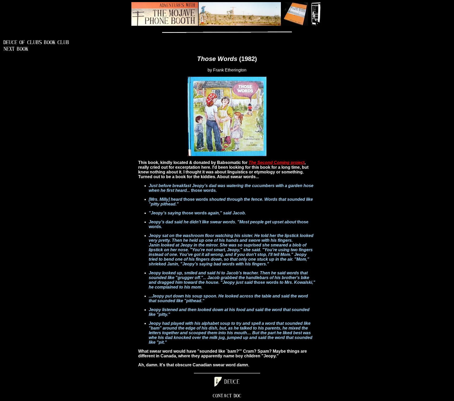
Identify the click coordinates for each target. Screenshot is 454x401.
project (277, 162)
